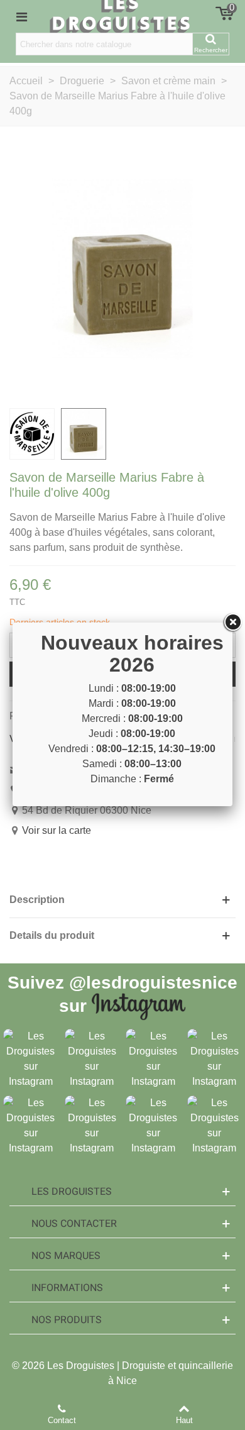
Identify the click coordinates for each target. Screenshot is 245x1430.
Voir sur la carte (56, 830)
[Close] (232, 622)
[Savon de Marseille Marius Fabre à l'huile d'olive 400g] (122, 267)
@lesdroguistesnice (153, 982)
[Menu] (21, 16)
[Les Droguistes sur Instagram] (30, 1058)
